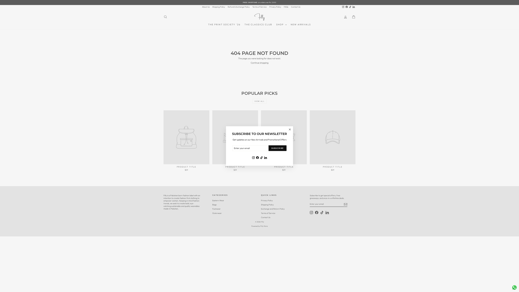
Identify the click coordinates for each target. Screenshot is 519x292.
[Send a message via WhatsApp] (514, 287)
